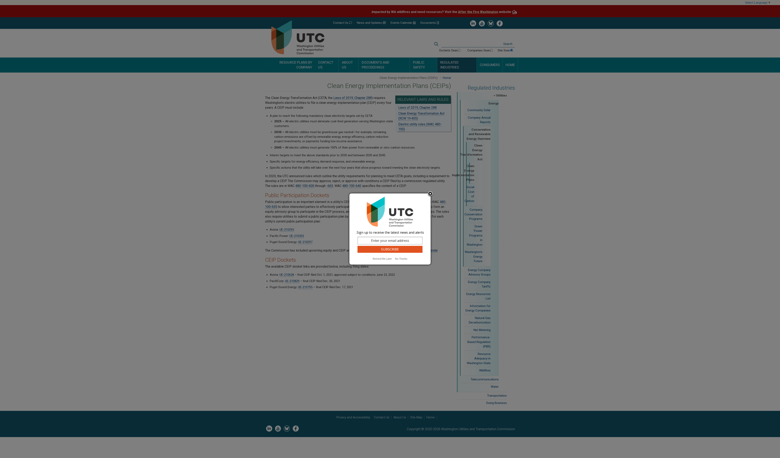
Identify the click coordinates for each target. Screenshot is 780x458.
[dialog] (390, 229)
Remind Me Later (382, 258)
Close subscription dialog (430, 194)
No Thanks (401, 258)
